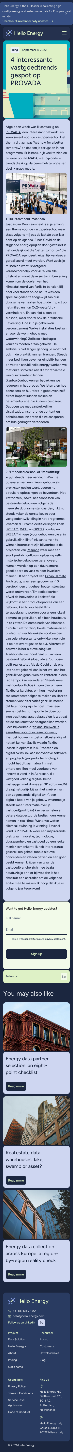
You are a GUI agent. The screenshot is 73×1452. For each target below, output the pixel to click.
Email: (10, 929)
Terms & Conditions (20, 1393)
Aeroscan (41, 774)
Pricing (12, 1360)
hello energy (40, 365)
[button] (63, 33)
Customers (47, 1346)
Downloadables (49, 1353)
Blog (42, 1360)
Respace (33, 550)
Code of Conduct (19, 1412)
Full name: (13, 918)
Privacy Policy (17, 1386)
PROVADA (13, 132)
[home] (24, 33)
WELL (24, 529)
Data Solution (16, 1339)
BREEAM (12, 529)
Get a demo (15, 1367)
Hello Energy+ (17, 1346)
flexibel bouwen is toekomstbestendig (34, 737)
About (12, 1353)
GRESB (38, 529)
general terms (32, 938)
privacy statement (55, 938)
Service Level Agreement (16, 1402)
